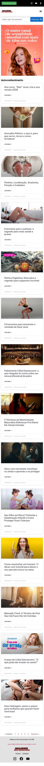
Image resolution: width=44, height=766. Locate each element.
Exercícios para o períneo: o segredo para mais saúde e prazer (19, 232)
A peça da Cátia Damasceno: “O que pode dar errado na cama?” (21, 661)
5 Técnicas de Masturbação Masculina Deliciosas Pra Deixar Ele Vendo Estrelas (21, 422)
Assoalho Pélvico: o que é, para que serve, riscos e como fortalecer (21, 136)
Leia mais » (8, 95)
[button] (40, 11)
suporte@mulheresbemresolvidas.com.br (22, 744)
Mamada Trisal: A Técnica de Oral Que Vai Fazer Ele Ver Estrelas (22, 614)
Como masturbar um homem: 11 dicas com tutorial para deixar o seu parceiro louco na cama (21, 567)
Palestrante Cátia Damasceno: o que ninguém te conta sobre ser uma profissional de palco (21, 373)
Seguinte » (35, 734)
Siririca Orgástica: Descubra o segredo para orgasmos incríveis (21, 279)
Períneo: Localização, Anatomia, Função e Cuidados (21, 183)
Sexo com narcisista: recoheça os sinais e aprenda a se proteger (22, 470)
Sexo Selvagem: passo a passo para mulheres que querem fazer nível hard (21, 709)
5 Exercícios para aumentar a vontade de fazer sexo (19, 325)
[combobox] (15, 19)
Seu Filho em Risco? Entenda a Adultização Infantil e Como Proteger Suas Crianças (20, 518)
